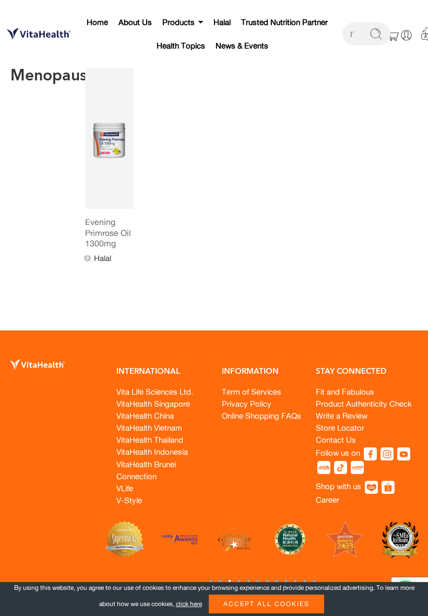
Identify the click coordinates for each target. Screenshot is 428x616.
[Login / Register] (406, 35)
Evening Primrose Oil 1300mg (108, 232)
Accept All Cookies (266, 604)
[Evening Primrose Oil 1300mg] (109, 138)
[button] (210, 581)
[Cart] (392, 35)
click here (189, 604)
